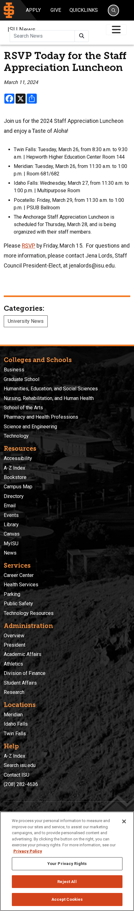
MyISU (11, 543)
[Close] (124, 821)
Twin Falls (15, 734)
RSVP (28, 246)
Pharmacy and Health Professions (41, 417)
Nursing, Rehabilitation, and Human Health (49, 398)
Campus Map (18, 487)
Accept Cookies (67, 899)
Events (11, 515)
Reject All (66, 881)
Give (55, 10)
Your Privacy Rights (67, 863)
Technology (16, 436)
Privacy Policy (27, 851)
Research (14, 692)
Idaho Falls (16, 724)
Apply (33, 10)
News (10, 553)
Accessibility (18, 458)
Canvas (12, 534)
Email (10, 506)
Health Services (21, 585)
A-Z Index (14, 468)
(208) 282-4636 (21, 784)
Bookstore (15, 477)
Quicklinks (83, 10)
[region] (67, 861)
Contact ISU (16, 775)
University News (26, 321)
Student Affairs (20, 683)
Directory (14, 496)
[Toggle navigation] (116, 29)
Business (14, 370)
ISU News (21, 29)
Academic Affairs (22, 654)
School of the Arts (23, 408)
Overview (14, 636)
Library (11, 525)
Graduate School (21, 379)
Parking (12, 594)
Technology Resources (29, 613)
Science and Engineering (30, 427)
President (14, 645)
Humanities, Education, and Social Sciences (51, 389)
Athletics (13, 664)
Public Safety (18, 604)
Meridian (13, 715)
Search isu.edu (20, 765)
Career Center (19, 575)
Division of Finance (24, 673)
